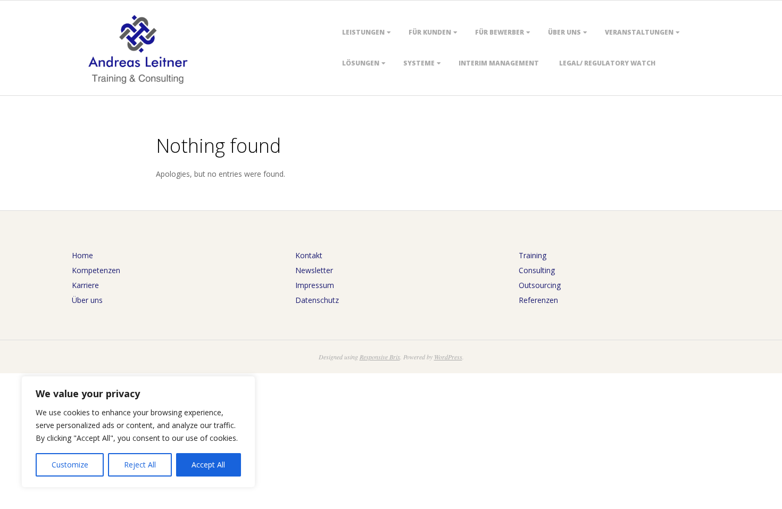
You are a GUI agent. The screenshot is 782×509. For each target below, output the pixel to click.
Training (532, 255)
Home (82, 255)
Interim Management (499, 63)
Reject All (140, 464)
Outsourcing (540, 285)
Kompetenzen (96, 270)
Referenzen (538, 300)
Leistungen (363, 32)
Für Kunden (430, 32)
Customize (70, 464)
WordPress (448, 356)
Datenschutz (317, 300)
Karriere (85, 285)
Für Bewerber (499, 32)
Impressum (314, 285)
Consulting (537, 270)
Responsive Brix (380, 356)
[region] (138, 432)
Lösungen (360, 63)
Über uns (564, 32)
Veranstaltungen (639, 32)
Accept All (208, 464)
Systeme (419, 63)
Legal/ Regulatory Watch (607, 63)
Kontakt (308, 255)
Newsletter (314, 270)
